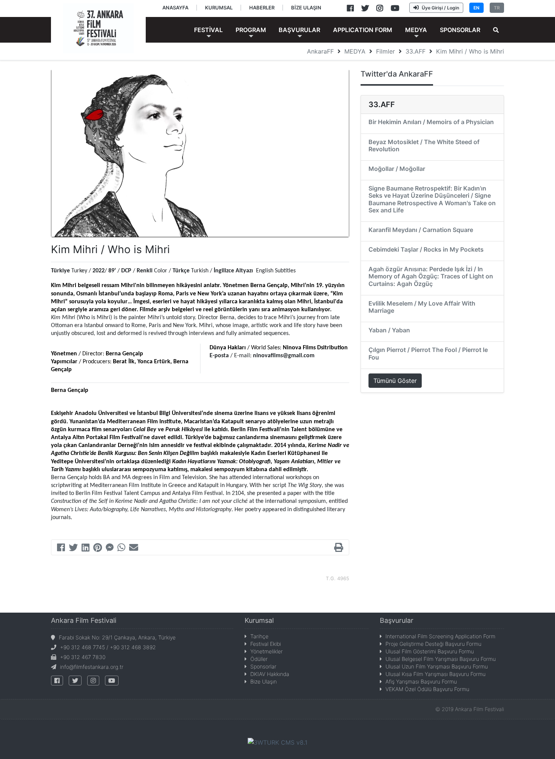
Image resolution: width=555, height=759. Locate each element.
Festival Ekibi (265, 644)
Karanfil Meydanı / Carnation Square (420, 230)
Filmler (385, 51)
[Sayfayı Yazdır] (338, 548)
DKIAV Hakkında (269, 674)
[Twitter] (73, 548)
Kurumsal (259, 620)
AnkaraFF (320, 51)
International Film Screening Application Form (440, 636)
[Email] (133, 548)
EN (476, 8)
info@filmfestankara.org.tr (91, 667)
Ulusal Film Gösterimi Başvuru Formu (429, 651)
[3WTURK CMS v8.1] (277, 742)
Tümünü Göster (395, 380)
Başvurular (396, 620)
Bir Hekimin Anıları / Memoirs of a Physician (431, 122)
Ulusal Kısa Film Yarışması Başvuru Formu (435, 674)
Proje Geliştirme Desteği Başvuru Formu (433, 644)
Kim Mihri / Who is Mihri (470, 51)
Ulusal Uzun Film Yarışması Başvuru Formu (436, 666)
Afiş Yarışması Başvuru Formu (421, 681)
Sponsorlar (263, 666)
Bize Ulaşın (263, 681)
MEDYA (354, 51)
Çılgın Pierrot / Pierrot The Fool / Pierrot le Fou (428, 353)
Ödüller (259, 659)
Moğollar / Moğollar (396, 168)
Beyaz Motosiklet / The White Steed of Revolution (423, 145)
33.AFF (415, 51)
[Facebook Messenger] (110, 548)
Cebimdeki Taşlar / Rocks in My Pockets (426, 249)
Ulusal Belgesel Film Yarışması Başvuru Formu (440, 659)
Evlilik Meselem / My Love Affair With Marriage (421, 307)
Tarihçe (259, 636)
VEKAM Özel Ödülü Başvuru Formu (427, 689)
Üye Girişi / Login (440, 8)
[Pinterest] (97, 548)
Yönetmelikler (266, 651)
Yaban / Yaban (389, 330)
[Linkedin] (85, 548)
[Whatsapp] (121, 548)
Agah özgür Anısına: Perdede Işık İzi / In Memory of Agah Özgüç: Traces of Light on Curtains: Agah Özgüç (430, 276)
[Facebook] (61, 548)
